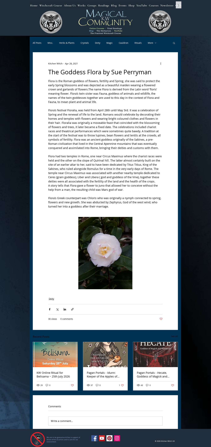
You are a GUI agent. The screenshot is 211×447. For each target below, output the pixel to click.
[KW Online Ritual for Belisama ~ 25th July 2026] (55, 354)
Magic (109, 42)
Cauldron (123, 42)
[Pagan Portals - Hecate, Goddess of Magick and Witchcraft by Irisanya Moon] (155, 354)
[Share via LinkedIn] (64, 309)
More (150, 42)
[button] (174, 43)
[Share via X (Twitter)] (57, 309)
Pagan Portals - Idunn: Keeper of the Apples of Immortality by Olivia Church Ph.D (102, 374)
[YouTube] (102, 438)
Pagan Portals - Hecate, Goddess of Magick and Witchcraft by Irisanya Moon (155, 374)
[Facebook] (94, 438)
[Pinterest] (109, 438)
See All (174, 336)
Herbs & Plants (66, 42)
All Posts (37, 42)
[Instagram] (117, 438)
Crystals (85, 42)
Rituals (138, 42)
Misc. (50, 42)
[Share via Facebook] (49, 309)
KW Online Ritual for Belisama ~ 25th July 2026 (53, 374)
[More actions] (160, 63)
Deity (97, 42)
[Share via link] (72, 309)
